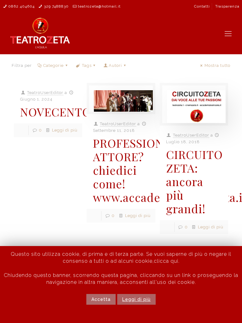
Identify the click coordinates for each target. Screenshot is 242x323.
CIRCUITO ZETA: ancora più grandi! (194, 181)
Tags (87, 65)
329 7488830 (56, 6)
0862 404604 (21, 6)
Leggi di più (65, 130)
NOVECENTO (55, 111)
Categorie (53, 65)
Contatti (202, 6)
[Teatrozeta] (40, 33)
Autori (115, 65)
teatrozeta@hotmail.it (99, 6)
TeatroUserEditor (45, 92)
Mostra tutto (217, 65)
